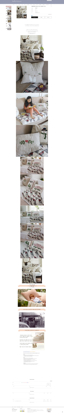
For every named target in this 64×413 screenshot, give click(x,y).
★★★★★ (28, 382)
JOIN (39, 0)
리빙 (24, 4)
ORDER (43, 0)
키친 (22, 4)
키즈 (31, 4)
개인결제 (40, 4)
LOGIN (37, 0)
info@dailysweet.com (35, 411)
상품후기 (44, 4)
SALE (36, 4)
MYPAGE (45, 0)
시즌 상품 (28, 4)
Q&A (51, 4)
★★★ (25, 382)
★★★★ (26, 382)
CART (41, 0)
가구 (16, 4)
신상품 (13, 4)
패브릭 (19, 4)
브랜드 (34, 4)
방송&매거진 (47, 4)
